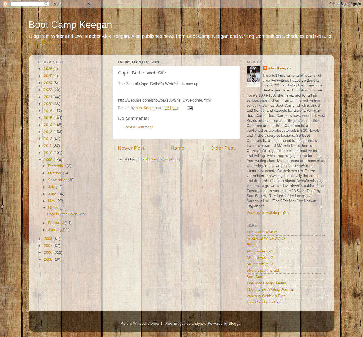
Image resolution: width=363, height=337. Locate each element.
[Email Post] (190, 108)
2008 (48, 239)
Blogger (235, 324)
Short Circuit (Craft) (263, 270)
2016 (48, 111)
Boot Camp (256, 277)
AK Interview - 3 (260, 264)
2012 (48, 139)
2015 (48, 118)
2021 (48, 97)
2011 (48, 146)
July (52, 187)
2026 (48, 69)
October (55, 173)
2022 (48, 90)
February (56, 223)
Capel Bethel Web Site (66, 214)
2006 (48, 253)
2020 (48, 104)
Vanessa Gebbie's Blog (266, 296)
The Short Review (262, 232)
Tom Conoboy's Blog (264, 302)
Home (177, 148)
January (55, 230)
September (58, 180)
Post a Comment (139, 127)
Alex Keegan (279, 68)
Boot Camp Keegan (70, 24)
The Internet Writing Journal (270, 290)
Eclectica (254, 245)
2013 (48, 132)
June (52, 194)
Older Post (222, 148)
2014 (48, 125)
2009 (48, 160)
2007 (48, 246)
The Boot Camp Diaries (266, 283)
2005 (48, 259)
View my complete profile (268, 213)
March (54, 208)
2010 (48, 153)
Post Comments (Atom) (160, 159)
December (57, 166)
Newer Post (131, 148)
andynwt (199, 324)
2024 (48, 83)
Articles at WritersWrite (266, 238)
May (52, 201)
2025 (48, 76)
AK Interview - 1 (260, 251)
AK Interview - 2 (260, 258)
